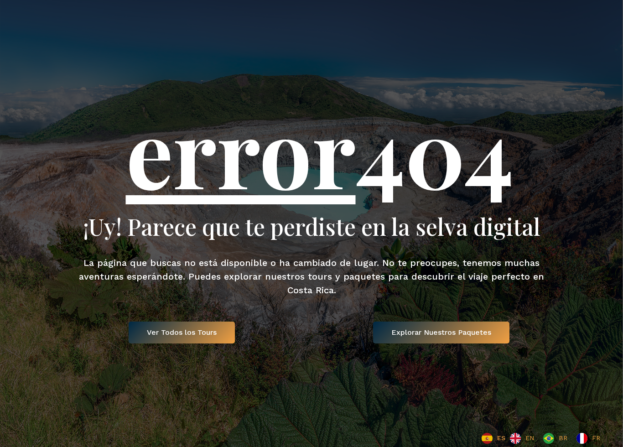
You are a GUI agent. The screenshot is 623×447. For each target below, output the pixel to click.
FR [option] (596, 438)
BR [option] (563, 438)
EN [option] (529, 438)
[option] (522, 438)
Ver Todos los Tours (182, 332)
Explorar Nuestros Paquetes (441, 332)
